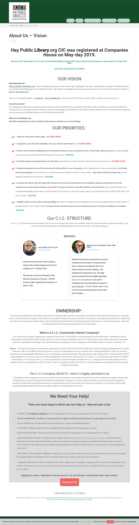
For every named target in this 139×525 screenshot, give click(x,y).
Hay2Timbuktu (78, 286)
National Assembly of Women (35, 279)
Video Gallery (109, 20)
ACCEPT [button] (110, 521)
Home (70, 20)
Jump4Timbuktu (92, 286)
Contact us (38, 98)
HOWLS (52, 262)
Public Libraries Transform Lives (22, 86)
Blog (79, 20)
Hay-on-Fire (76, 280)
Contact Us (123, 20)
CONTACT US (26, 475)
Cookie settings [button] (86, 521)
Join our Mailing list (52, 98)
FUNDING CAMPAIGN (38, 414)
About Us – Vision (92, 20)
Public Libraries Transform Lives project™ (90, 438)
